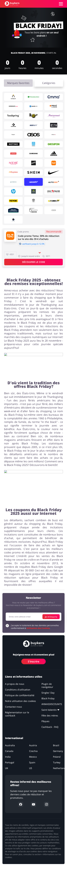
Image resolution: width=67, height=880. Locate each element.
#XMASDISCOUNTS (51, 704)
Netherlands (60, 768)
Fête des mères (49, 715)
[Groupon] (53, 144)
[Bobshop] (33, 144)
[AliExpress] (13, 172)
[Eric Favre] (53, 191)
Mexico (33, 756)
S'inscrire (33, 661)
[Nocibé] (13, 163)
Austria (33, 745)
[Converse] (13, 125)
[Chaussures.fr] (33, 97)
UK (6, 768)
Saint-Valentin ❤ (50, 709)
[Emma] (53, 97)
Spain (32, 762)
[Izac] (33, 201)
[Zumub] (33, 106)
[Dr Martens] (33, 116)
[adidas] (53, 153)
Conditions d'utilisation (17, 689)
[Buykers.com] (12, 3)
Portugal (9, 762)
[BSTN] (53, 125)
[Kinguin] (13, 97)
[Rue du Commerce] (13, 210)
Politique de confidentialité (19, 695)
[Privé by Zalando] (53, 106)
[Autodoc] (53, 182)
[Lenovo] (13, 153)
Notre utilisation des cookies (20, 701)
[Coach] (53, 210)
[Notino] (13, 144)
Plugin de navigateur (47, 685)
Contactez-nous (13, 706)
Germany (58, 751)
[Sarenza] (13, 106)
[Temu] (53, 163)
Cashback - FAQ (49, 726)
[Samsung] (33, 153)
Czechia (33, 751)
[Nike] (53, 172)
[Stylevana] (53, 135)
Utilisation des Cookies (38, 628)
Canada (9, 751)
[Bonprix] (13, 135)
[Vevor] (13, 201)
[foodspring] (13, 116)
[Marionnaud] (53, 115)
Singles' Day (47, 692)
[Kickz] (33, 163)
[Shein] (33, 172)
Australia (10, 745)
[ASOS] (33, 134)
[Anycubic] (13, 220)
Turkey (56, 762)
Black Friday (47, 698)
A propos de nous (14, 683)
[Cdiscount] (33, 182)
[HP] (13, 191)
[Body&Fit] (33, 125)
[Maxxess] (53, 201)
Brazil (56, 745)
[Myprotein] (13, 182)
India (8, 756)
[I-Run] (33, 191)
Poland (56, 756)
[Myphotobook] (33, 210)
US (30, 768)
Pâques (45, 721)
